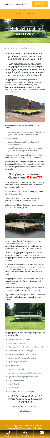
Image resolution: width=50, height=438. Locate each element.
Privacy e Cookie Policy (28, 428)
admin (18, 48)
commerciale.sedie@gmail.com (15, 4)
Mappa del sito (13, 428)
